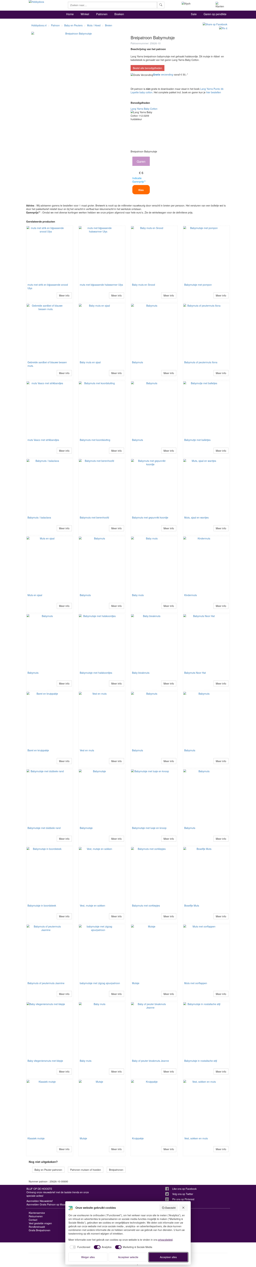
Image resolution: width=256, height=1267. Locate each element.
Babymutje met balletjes (197, 440)
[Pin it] (222, 27)
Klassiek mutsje (36, 1138)
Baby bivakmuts (140, 672)
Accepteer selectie (128, 1257)
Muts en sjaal (35, 595)
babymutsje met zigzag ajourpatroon (100, 983)
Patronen (101, 14)
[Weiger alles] (183, 1207)
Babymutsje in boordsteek (42, 905)
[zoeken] (160, 5)
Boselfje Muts (191, 905)
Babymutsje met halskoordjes (96, 672)
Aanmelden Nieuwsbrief (39, 1201)
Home (70, 14)
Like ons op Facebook (184, 1188)
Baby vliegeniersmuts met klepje (45, 1060)
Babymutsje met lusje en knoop (149, 828)
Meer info (64, 295)
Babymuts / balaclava (39, 517)
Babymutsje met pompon (198, 284)
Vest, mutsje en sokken (92, 905)
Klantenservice (37, 1213)
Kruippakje (138, 1138)
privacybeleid (165, 1239)
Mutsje (135, 983)
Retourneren (36, 1216)
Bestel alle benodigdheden (147, 68)
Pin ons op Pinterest (183, 1199)
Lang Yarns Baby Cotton (144, 108)
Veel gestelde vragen (40, 1223)
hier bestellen (213, 92)
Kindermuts (190, 595)
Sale (194, 14)
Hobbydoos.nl (38, 25)
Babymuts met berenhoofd (94, 517)
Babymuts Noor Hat (195, 672)
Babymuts (137, 362)
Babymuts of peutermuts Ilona (200, 362)
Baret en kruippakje (38, 750)
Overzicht (170, 1207)
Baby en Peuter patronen (48, 1169)
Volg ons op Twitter (182, 1194)
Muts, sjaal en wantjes (196, 517)
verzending (163, 74)
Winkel (85, 14)
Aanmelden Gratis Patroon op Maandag (48, 1204)
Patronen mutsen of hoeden (85, 1169)
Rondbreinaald (37, 1226)
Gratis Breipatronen (39, 1230)
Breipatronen (116, 1169)
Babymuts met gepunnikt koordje (150, 517)
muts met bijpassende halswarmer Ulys (101, 284)
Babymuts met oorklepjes (146, 905)
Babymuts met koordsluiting (95, 440)
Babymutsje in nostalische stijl (200, 1060)
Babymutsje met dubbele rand (44, 828)
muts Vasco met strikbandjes (43, 440)
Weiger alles (88, 1257)
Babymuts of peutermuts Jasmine (46, 983)
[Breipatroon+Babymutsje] (214, 24)
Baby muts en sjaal (90, 362)
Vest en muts (87, 750)
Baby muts (138, 595)
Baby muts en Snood (143, 284)
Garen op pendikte (215, 14)
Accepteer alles (168, 1257)
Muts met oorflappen (195, 983)
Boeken (119, 14)
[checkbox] (79, 1247)
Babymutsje (86, 828)
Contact (33, 1219)
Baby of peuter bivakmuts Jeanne (150, 1060)
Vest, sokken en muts (196, 1138)
